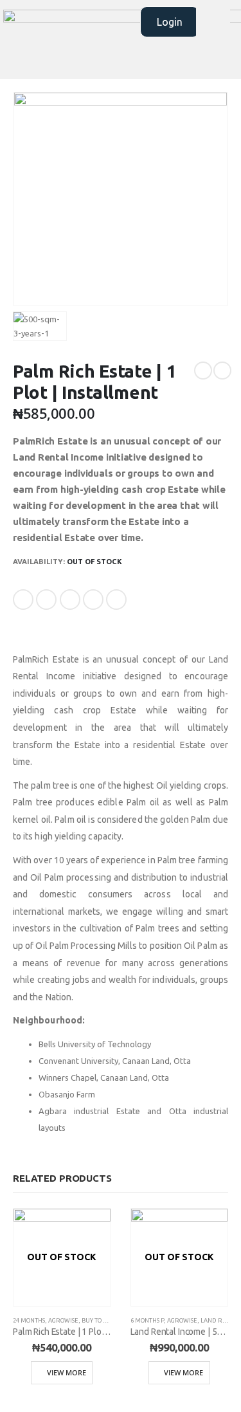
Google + (93, 599)
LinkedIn (70, 599)
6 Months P (147, 1320)
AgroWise (63, 1320)
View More (66, 1372)
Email (116, 599)
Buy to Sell (99, 1320)
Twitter (46, 599)
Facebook (23, 599)
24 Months (29, 1320)
